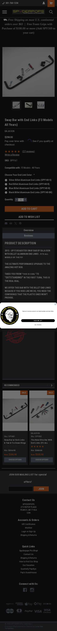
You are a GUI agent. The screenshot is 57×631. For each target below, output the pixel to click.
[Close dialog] (55, 304)
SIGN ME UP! (38, 320)
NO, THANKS (38, 324)
